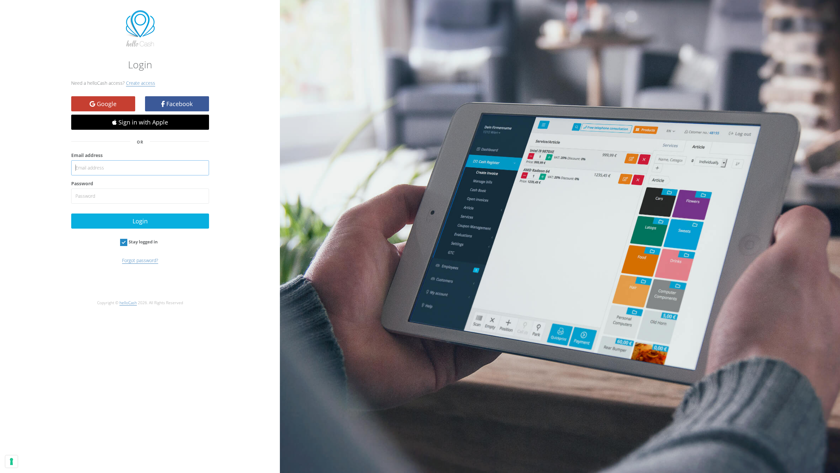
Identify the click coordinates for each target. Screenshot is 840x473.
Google (105, 104)
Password (82, 183)
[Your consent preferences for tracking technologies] (11, 461)
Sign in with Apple (142, 122)
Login (140, 221)
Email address (87, 155)
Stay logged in (143, 242)
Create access (140, 83)
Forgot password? (140, 260)
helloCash (128, 302)
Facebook (179, 104)
